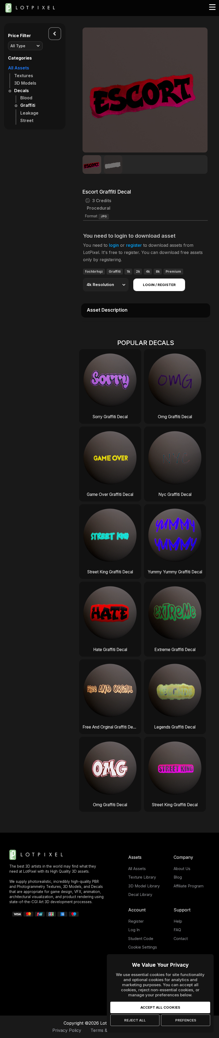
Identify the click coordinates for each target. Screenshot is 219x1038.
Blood (26, 97)
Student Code (140, 938)
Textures (23, 75)
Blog (178, 877)
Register (136, 921)
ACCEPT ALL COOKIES (160, 1007)
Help (178, 921)
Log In (134, 929)
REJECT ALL (135, 1020)
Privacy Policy (66, 1030)
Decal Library (140, 894)
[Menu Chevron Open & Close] (54, 33)
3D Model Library (144, 886)
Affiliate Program (189, 886)
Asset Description (107, 310)
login (114, 245)
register (134, 245)
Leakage (29, 113)
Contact (181, 938)
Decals (21, 90)
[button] (200, 90)
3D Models (25, 83)
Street (26, 120)
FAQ (177, 929)
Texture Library (142, 877)
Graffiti (27, 105)
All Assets (18, 67)
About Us (182, 868)
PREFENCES (185, 1020)
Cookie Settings (142, 947)
